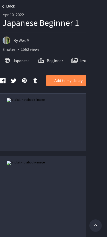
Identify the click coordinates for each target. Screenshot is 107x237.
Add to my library (68, 80)
